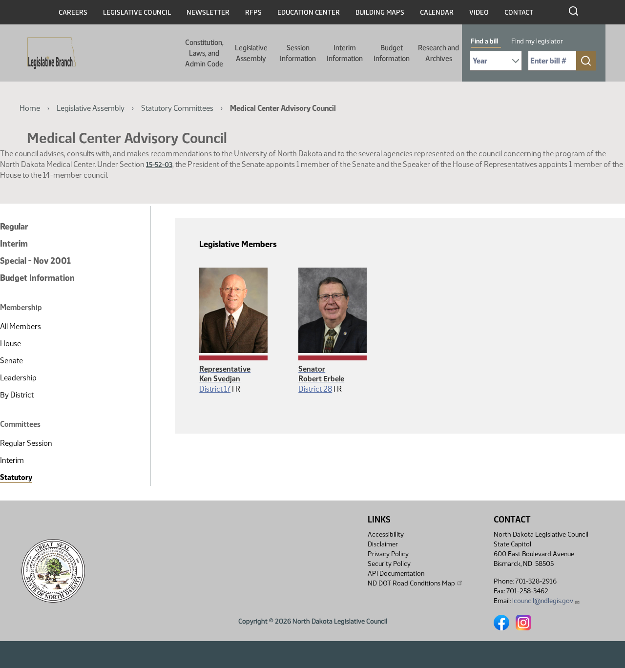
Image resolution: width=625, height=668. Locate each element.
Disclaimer (383, 544)
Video (479, 12)
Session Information (298, 53)
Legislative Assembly (251, 53)
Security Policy (389, 564)
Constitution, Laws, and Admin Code (204, 53)
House (10, 343)
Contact (518, 12)
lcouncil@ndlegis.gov (542, 601)
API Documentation (396, 573)
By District (17, 394)
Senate (11, 360)
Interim (14, 243)
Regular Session (26, 443)
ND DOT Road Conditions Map (411, 583)
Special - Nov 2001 (35, 260)
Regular (14, 226)
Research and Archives (438, 53)
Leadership (18, 377)
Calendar (437, 12)
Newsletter (208, 12)
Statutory (16, 477)
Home (30, 108)
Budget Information (392, 53)
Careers (73, 12)
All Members (20, 326)
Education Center (308, 12)
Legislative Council (137, 12)
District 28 (315, 389)
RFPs (253, 12)
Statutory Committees (177, 108)
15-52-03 (159, 165)
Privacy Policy (388, 554)
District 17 (214, 389)
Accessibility (386, 534)
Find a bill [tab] (484, 41)
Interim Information (345, 53)
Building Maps (379, 12)
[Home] (48, 53)
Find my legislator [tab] (537, 41)
